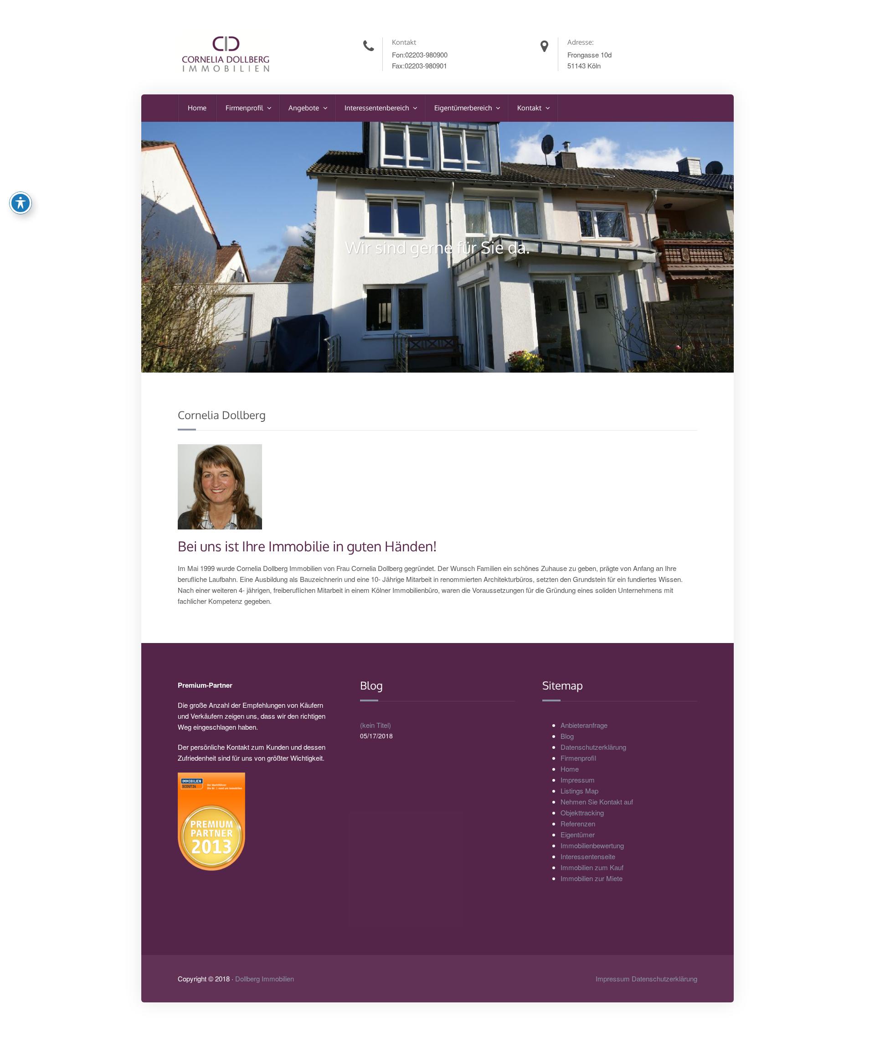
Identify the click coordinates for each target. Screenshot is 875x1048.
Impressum (578, 779)
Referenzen (578, 823)
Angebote (304, 108)
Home (197, 108)
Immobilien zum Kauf (592, 867)
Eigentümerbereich (464, 108)
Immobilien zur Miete (592, 878)
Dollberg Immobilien (264, 978)
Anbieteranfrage (584, 725)
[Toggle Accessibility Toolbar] (20, 203)
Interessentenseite (588, 856)
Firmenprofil (245, 108)
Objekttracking (582, 812)
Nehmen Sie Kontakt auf (597, 801)
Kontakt (530, 108)
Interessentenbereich (378, 108)
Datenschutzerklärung (593, 747)
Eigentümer (578, 834)
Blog (567, 736)
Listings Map (579, 790)
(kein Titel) (375, 725)
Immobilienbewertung (592, 845)
